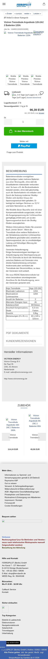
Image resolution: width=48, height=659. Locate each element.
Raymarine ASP (11, 480)
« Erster (8, 13)
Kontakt (5, 592)
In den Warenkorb (24, 131)
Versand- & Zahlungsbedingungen (19, 486)
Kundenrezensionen (21, 341)
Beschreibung (16, 171)
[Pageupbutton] (41, 655)
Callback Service (9, 589)
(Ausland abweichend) (34, 97)
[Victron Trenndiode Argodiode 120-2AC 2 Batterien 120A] (24, 50)
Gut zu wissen (11, 483)
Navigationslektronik (10, 625)
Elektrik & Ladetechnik (11, 620)
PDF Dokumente (17, 333)
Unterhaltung (7, 633)
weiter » (27, 13)
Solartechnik (7, 628)
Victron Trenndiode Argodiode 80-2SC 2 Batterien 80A (35, 436)
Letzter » (37, 13)
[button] (8, 122)
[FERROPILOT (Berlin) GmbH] (24, 4)
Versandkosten (24, 655)
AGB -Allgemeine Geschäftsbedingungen (22, 492)
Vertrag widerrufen (11, 643)
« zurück (18, 13)
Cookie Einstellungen (13, 506)
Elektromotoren (8, 622)
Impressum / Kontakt (13, 500)
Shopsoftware (14, 658)
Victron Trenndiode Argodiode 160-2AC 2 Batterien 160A (13, 436)
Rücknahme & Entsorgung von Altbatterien (22, 497)
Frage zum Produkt (15, 152)
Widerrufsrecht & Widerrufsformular (20, 489)
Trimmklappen (8, 630)
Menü (4, 4)
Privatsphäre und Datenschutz (17, 494)
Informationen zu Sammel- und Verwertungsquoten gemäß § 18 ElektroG (22, 476)
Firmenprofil (10, 503)
